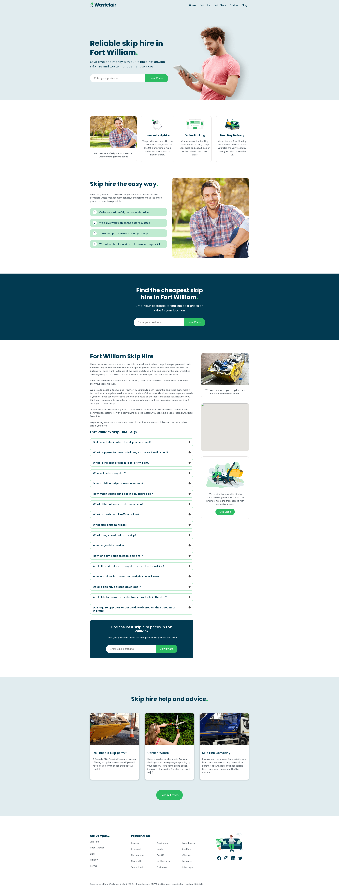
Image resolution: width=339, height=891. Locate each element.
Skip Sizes (220, 5)
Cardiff (160, 855)
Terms (93, 865)
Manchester (188, 843)
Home (192, 5)
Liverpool (135, 849)
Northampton (164, 861)
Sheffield (186, 849)
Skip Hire (205, 5)
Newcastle (136, 861)
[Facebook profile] (219, 859)
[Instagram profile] (226, 859)
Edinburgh (187, 867)
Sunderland (137, 867)
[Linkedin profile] (233, 859)
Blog (244, 5)
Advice (234, 5)
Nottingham (137, 855)
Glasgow (186, 855)
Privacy (94, 859)
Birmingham (163, 843)
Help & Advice (169, 795)
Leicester (187, 861)
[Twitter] (240, 859)
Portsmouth (163, 867)
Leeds (160, 849)
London (135, 843)
